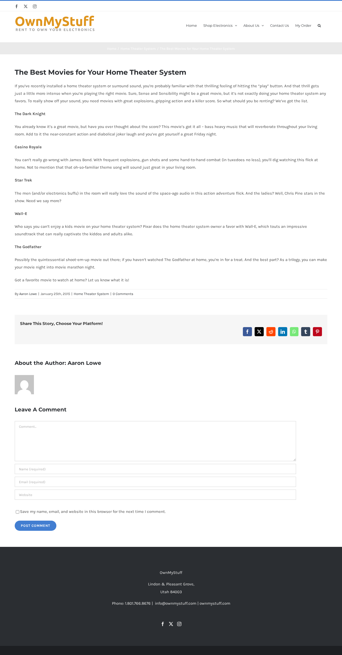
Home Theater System (91, 294)
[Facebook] (163, 624)
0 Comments (123, 294)
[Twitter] (171, 624)
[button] (319, 25)
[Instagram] (179, 624)
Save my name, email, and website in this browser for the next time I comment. (93, 511)
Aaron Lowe (28, 294)
